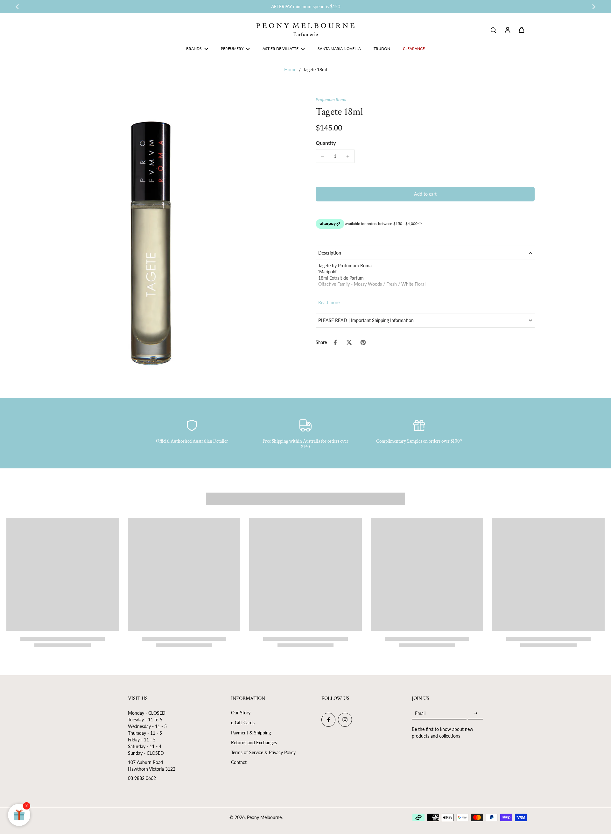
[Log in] (507, 29)
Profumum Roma (331, 99)
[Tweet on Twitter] (349, 342)
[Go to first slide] (594, 6)
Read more (329, 302)
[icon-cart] (521, 29)
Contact (239, 762)
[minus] (322, 156)
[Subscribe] (475, 713)
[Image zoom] (150, 240)
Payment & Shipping (251, 732)
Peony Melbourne (264, 817)
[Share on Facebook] (335, 342)
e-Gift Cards (243, 722)
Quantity (326, 143)
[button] (425, 194)
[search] (493, 29)
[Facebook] (328, 720)
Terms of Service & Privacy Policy (263, 752)
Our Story (240, 712)
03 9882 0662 (142, 778)
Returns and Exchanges (254, 742)
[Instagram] (345, 720)
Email (420, 713)
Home (290, 69)
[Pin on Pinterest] (363, 342)
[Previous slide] (17, 6)
